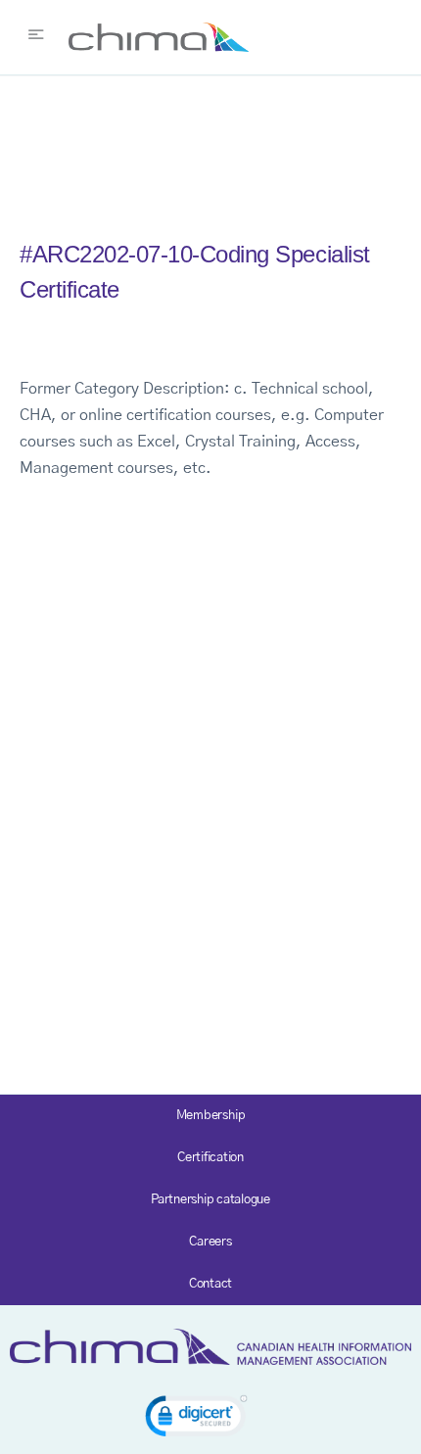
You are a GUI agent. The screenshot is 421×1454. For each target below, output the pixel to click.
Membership (211, 1115)
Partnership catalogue (210, 1200)
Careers (210, 1242)
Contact (210, 1284)
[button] (196, 1419)
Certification (210, 1157)
